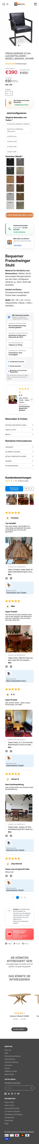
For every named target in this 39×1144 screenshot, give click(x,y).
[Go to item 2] (23, 499)
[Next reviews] (31, 399)
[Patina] (20, 162)
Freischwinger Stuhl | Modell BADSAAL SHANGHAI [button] (16, 592)
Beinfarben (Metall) (14, 156)
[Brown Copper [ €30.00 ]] (20, 179)
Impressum (8, 1065)
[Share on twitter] (11, 578)
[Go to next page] (25, 897)
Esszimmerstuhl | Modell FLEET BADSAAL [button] (14, 765)
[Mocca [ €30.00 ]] (20, 188)
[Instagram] (15, 1094)
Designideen (9, 1120)
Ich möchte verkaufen (12, 1111)
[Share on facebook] (6, 578)
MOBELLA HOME (11, 1071)
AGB (6, 1053)
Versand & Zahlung (11, 1062)
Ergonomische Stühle (12, 1108)
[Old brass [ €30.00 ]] (20, 196)
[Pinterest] (12, 1094)
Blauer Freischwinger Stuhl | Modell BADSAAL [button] (16, 681)
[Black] (10, 162)
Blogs (6, 1123)
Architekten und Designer (14, 1114)
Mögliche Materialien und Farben (16, 118)
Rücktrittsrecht (10, 1059)
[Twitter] (9, 1094)
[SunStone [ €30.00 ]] (10, 205)
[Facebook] (6, 1094)
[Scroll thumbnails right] (31, 499)
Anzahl (8, 89)
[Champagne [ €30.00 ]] (20, 170)
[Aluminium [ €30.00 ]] (10, 196)
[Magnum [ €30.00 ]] (10, 188)
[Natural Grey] (10, 170)
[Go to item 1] (11, 499)
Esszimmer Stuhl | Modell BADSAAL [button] (15, 850)
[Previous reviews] (7, 399)
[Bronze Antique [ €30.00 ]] (10, 179)
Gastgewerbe (9, 1117)
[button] (18, 45)
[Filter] (26, 489)
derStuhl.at (15, 1132)
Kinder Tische (9, 1105)
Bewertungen (9, 1074)
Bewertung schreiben (14, 489)
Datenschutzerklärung (12, 1056)
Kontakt (7, 1068)
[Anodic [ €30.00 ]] (20, 205)
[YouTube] (18, 1094)
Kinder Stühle (9, 1102)
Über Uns (8, 1050)
